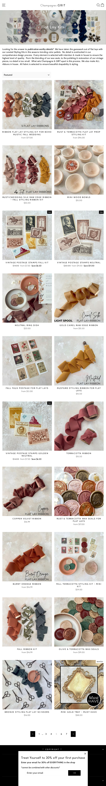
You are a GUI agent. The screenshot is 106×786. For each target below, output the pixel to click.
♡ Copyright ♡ (52, 749)
